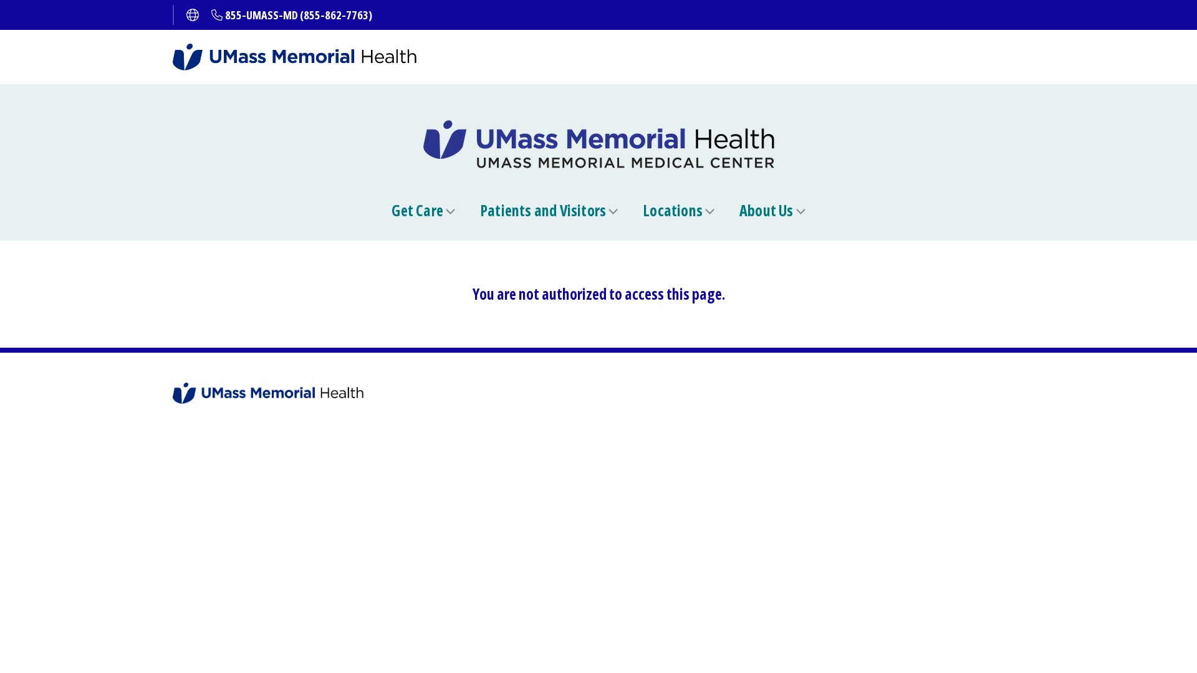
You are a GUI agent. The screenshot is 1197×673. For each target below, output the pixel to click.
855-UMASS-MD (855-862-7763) (298, 14)
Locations (673, 211)
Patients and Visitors (543, 211)
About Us (766, 211)
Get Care (417, 211)
